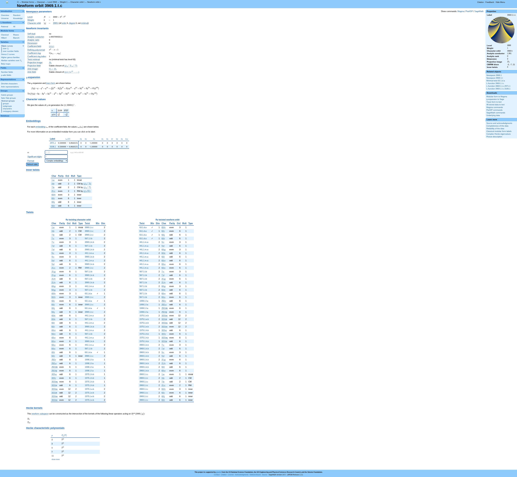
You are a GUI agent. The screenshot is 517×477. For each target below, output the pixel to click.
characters (7, 109)
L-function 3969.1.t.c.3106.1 (498, 89)
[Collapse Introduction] (23, 11)
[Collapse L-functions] (23, 22)
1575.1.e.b (89, 389)
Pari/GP (469, 11)
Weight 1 (63, 2)
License (231, 475)
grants (218, 472)
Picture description (494, 137)
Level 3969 (52, 2)
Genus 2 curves (8, 54)
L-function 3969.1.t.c (495, 83)
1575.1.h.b (89, 374)
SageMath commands (495, 113)
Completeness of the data (497, 126)
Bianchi (16, 38)
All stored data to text (495, 105)
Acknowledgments (241, 475)
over (6, 48)
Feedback (489, 2)
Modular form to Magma (496, 97)
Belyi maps (5, 64)
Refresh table (32, 164)
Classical (41, 2)
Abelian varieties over (11, 60)
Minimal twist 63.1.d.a (495, 81)
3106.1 (53, 146)
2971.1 (53, 143)
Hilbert (4, 38)
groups (6, 104)
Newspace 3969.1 (494, 75)
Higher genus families (10, 57)
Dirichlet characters (9, 84)
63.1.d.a (88, 293)
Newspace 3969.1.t (494, 78)
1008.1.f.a (89, 359)
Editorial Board (255, 475)
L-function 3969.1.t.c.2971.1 (498, 86)
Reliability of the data (495, 129)
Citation (480, 2)
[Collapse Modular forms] (23, 31)
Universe (5, 18)
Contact (217, 475)
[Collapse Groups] (23, 91)
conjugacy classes (10, 111)
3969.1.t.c (89, 227)
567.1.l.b (88, 238)
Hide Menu (500, 2)
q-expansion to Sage (495, 99)
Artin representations (10, 87)
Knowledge (18, 18)
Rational (4, 27)
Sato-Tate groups (8, 98)
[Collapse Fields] (23, 68)
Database (5, 116)
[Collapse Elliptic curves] (23, 46)
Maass (16, 35)
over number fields (11, 51)
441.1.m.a (89, 253)
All (14, 27)
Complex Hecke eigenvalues (498, 134)
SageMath (478, 11)
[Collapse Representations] (23, 79)
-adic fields (6, 75)
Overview (5, 15)
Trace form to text (494, 102)
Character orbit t (77, 2)
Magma (460, 11)
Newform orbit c (94, 2)
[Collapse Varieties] (23, 42)
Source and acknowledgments (499, 123)
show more (56, 459)
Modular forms (28, 2)
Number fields (7, 72)
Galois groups (7, 95)
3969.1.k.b (89, 242)
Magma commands (494, 107)
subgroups (7, 106)
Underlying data (493, 115)
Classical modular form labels (498, 131)
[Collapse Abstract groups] (23, 101)
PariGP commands (494, 110)
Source (264, 475)
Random (16, 15)
